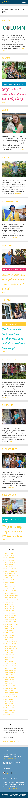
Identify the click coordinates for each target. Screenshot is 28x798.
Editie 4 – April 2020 (8, 705)
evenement (7, 405)
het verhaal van (10, 201)
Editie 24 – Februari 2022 (9, 661)
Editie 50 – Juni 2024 (8, 604)
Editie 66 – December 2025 (10, 569)
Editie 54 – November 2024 (10, 595)
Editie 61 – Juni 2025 (8, 580)
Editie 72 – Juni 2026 (8, 555)
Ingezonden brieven (8, 714)
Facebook (14, 773)
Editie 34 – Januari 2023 (9, 639)
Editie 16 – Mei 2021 (8, 679)
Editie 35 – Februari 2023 (9, 637)
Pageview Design (21, 795)
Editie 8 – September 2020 (10, 697)
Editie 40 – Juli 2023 (8, 626)
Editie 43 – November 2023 (10, 619)
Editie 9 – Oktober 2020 (9, 694)
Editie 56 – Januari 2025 (9, 591)
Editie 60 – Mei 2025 (8, 582)
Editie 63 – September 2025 (10, 575)
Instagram (7, 773)
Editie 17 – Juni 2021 (8, 677)
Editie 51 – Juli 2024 (8, 602)
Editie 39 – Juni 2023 (8, 628)
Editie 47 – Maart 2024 (9, 611)
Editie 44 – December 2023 (10, 617)
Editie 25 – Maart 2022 (9, 659)
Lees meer (5, 102)
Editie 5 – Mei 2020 (8, 703)
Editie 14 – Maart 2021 (9, 683)
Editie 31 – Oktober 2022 (9, 646)
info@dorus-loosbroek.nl (10, 758)
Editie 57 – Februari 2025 (9, 589)
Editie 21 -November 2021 (10, 668)
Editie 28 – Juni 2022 (8, 652)
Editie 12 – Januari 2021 (9, 688)
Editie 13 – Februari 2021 (9, 686)
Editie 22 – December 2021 (10, 666)
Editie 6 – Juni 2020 (8, 701)
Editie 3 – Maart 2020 (8, 708)
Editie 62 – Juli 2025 (8, 577)
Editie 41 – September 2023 (10, 624)
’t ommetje (7, 300)
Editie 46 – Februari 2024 (9, 613)
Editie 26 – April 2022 (8, 657)
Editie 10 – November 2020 (10, 692)
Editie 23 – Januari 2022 (9, 664)
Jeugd (5, 110)
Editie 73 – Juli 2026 (8, 553)
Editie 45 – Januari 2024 (9, 615)
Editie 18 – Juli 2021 (8, 675)
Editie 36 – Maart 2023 (9, 635)
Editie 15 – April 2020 (8, 681)
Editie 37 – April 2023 (8, 633)
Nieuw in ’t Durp (10, 359)
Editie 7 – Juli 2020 (8, 699)
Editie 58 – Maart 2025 (9, 586)
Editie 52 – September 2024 (10, 600)
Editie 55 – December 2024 (10, 593)
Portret (6, 58)
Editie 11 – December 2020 (10, 690)
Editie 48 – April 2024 (8, 608)
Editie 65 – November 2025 (10, 571)
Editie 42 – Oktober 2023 (9, 622)
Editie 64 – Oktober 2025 (9, 573)
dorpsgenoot (8, 245)
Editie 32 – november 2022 (10, 644)
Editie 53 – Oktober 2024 (9, 597)
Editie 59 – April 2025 (8, 584)
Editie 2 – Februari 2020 (9, 710)
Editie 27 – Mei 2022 (8, 655)
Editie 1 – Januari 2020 (9, 712)
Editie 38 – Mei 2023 (8, 630)
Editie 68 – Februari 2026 (9, 564)
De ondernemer (9, 449)
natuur (5, 157)
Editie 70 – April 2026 (8, 560)
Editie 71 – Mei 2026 (8, 558)
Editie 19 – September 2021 (10, 672)
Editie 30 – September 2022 (10, 648)
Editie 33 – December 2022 (10, 641)
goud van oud (9, 495)
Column (6, 20)
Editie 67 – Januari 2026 (9, 566)
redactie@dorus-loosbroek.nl (11, 741)
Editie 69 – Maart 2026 (9, 562)
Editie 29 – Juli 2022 (8, 650)
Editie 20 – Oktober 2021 (9, 670)
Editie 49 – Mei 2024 (8, 606)
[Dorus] (5, 2)
